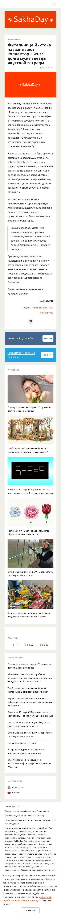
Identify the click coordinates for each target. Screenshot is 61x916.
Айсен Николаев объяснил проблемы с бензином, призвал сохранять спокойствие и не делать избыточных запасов (30, 678)
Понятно (30, 910)
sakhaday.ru (25, 847)
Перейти (47, 354)
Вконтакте (17, 787)
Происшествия (14, 40)
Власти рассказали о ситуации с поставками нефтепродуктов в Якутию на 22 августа (29, 763)
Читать (48, 338)
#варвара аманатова (43, 307)
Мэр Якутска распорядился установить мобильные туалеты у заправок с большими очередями (30, 702)
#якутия (27, 307)
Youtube (16, 792)
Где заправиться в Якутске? (22, 743)
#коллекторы (47, 312)
